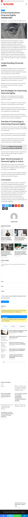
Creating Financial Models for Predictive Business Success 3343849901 (16, 356)
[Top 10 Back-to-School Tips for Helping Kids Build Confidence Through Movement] (7, 407)
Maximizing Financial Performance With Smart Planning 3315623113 (20, 239)
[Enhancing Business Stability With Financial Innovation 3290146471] (4, 350)
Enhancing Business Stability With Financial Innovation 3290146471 (17, 349)
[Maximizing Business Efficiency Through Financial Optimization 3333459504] (7, 246)
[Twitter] (6, 205)
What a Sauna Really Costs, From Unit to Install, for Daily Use (6, 395)
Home (3, 7)
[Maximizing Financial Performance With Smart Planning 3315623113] (21, 232)
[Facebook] (3, 205)
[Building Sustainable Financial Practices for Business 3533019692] (4, 345)
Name (2, 281)
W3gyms (7, 7)
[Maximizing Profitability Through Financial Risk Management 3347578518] (21, 246)
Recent (13, 326)
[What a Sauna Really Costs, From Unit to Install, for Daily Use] (7, 388)
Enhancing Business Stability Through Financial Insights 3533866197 (18, 331)
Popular (5, 326)
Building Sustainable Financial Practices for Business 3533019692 (17, 343)
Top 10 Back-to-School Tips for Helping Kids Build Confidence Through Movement (7, 414)
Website (2, 291)
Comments (22, 326)
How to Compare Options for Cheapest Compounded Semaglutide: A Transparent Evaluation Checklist (21, 397)
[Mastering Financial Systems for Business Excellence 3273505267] (7, 232)
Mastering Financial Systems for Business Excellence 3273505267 (6, 239)
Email (2, 286)
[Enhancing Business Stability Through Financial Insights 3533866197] (4, 332)
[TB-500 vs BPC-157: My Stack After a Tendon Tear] (21, 453)
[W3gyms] (8, 4)
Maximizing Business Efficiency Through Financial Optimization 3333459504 (6, 253)
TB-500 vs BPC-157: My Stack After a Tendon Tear (13, 1)
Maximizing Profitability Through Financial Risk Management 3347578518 (21, 253)
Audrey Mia (5, 20)
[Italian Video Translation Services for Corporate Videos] (4, 338)
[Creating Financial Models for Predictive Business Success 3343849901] (4, 356)
